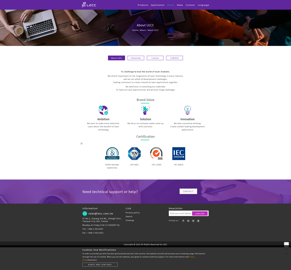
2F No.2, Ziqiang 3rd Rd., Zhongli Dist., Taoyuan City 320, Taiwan (102, 219)
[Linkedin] (188, 220)
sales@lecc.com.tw (100, 213)
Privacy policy (133, 212)
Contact (190, 4)
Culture (155, 58)
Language (203, 4)
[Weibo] (193, 220)
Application (157, 4)
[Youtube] (198, 220)
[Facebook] (183, 220)
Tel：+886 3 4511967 (92, 228)
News (180, 4)
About (170, 4)
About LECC (153, 30)
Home (135, 30)
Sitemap (130, 220)
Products (143, 4)
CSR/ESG (174, 58)
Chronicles (136, 58)
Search (129, 216)
